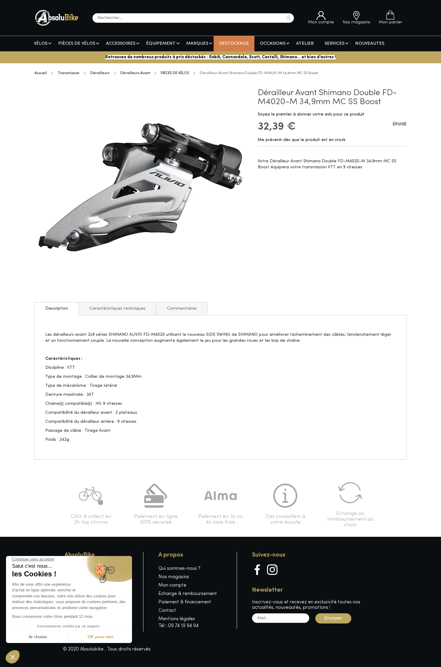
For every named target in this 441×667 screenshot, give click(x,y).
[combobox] (193, 18)
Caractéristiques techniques (117, 308)
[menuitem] (40, 43)
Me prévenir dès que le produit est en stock (302, 140)
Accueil (40, 73)
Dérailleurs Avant (135, 73)
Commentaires (182, 308)
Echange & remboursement (187, 593)
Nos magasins (173, 577)
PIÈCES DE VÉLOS (175, 73)
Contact (167, 610)
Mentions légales (176, 619)
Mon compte (172, 585)
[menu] (220, 43)
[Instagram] (272, 569)
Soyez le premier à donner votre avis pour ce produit (311, 114)
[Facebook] (257, 569)
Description (56, 308)
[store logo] (56, 18)
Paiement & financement (184, 602)
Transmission (69, 73)
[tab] (56, 308)
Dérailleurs (100, 73)
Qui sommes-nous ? (179, 568)
